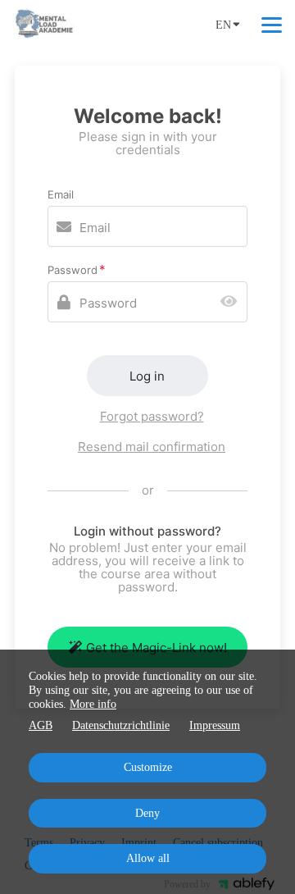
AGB (40, 725)
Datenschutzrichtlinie (121, 725)
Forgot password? (152, 416)
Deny (147, 813)
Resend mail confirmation (151, 446)
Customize (148, 767)
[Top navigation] (271, 24)
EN (223, 25)
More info (93, 704)
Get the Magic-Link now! (156, 647)
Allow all (148, 858)
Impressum (214, 725)
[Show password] (232, 302)
